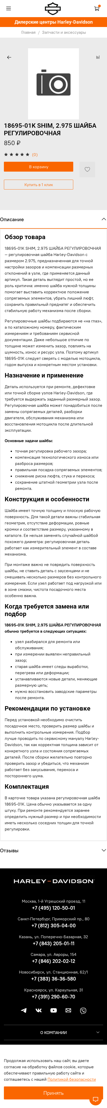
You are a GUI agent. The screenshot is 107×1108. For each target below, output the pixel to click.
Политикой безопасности (72, 1079)
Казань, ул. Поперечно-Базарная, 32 (53, 936)
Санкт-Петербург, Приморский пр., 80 (54, 918)
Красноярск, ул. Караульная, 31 (53, 989)
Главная (28, 32)
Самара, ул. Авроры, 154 (53, 954)
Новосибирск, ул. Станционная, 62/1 (53, 972)
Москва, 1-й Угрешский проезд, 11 (53, 901)
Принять (53, 1093)
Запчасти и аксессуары (64, 32)
